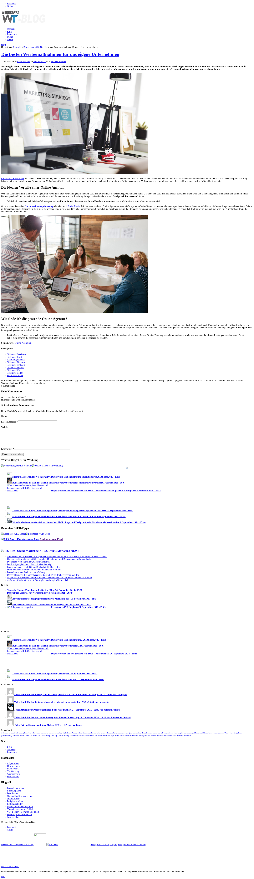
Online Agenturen (23, 343)
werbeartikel (83, 735)
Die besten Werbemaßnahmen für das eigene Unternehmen (60, 54)
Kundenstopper (151, 733)
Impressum (12, 34)
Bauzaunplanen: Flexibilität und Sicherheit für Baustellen (33, 567)
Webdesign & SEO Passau (19, 814)
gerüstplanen (133, 733)
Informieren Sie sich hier (12, 178)
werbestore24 (172, 735)
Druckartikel (87, 733)
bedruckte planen (34, 733)
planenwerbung (6, 735)
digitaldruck (67, 733)
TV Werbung (13, 771)
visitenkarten (74, 735)
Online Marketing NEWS (64, 550)
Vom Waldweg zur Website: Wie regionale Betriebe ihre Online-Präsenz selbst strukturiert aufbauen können (57, 556)
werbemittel (134, 735)
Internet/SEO (36, 47)
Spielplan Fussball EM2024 (20, 806)
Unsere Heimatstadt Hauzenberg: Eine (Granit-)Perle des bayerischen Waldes (43, 575)
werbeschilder (162, 735)
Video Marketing (63, 735)
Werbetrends (13, 776)
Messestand (198, 733)
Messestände (207, 733)
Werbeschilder (13, 817)
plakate (239, 733)
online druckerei (218, 733)
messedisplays (189, 733)
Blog (9, 31)
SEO (26, 735)
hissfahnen (142, 733)
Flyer (126, 733)
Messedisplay (178, 733)
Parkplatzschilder (15, 801)
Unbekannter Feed (51, 539)
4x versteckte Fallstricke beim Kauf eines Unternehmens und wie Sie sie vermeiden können (49, 577)
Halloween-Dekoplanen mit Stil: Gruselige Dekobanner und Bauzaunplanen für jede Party (49, 559)
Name (5, 416)
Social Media (74, 206)
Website (5, 427)
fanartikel (120, 733)
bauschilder (13, 733)
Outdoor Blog (13, 798)
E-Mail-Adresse (9, 421)
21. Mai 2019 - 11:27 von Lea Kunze (64, 725)
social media (32, 735)
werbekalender (125, 735)
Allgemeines (13, 763)
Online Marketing (230, 733)
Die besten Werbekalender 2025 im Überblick (28, 561)
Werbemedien (13, 774)
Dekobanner (13, 793)
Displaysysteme (76, 733)
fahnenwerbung (111, 733)
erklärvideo (96, 733)
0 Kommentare (23, 61)
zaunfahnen (188, 735)
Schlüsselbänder (18, 735)
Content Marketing (55, 733)
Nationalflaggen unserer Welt (20, 796)
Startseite (11, 29)
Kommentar (7, 449)
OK (3, 876)
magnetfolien (168, 733)
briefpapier (44, 733)
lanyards (160, 733)
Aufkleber (4, 733)
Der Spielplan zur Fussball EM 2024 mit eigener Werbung (34, 569)
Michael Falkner (58, 61)
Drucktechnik (13, 766)
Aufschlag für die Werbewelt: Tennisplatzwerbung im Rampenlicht (38, 580)
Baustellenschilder (15, 788)
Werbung (180, 735)
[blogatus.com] (127, 468)
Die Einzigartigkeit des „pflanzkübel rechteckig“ (29, 564)
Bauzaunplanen (22, 733)
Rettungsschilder (14, 804)
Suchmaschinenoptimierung (47, 735)
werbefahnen (102, 735)
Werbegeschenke (113, 735)
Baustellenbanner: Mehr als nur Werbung (26, 572)
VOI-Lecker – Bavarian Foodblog (23, 812)
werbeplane (143, 735)
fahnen (103, 733)
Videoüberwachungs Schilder (20, 809)
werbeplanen (151, 735)
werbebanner (92, 735)
